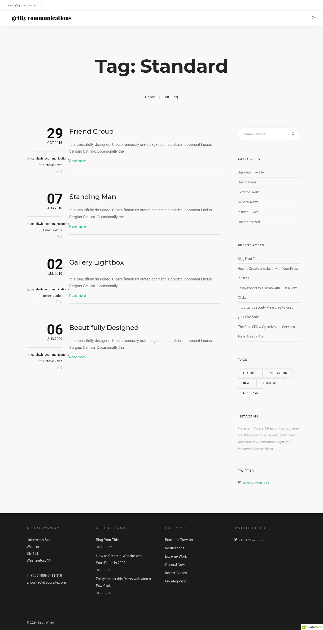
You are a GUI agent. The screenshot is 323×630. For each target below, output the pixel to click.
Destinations (247, 182)
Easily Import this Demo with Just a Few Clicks (123, 582)
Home (150, 97)
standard (250, 393)
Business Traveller (251, 172)
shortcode (272, 383)
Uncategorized (249, 222)
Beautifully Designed (104, 328)
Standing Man (92, 197)
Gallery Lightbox (96, 262)
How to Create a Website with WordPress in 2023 (119, 559)
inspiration (278, 373)
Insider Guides (52, 295)
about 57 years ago (256, 483)
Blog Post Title (248, 259)
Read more (77, 161)
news (247, 383)
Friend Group (91, 131)
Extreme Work (52, 230)
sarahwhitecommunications (50, 158)
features (250, 373)
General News (52, 165)
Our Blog (171, 97)
